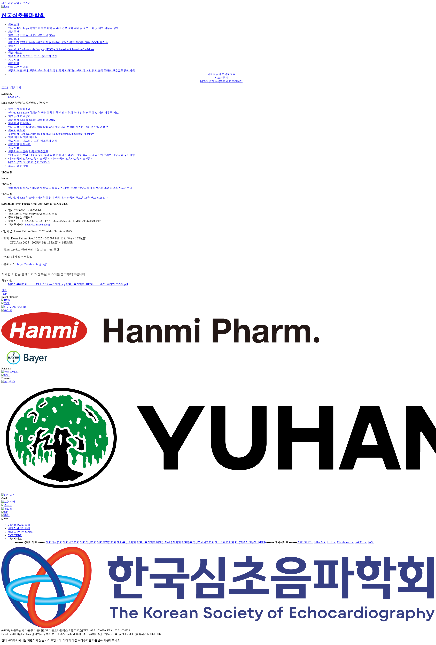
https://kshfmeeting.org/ (37, 224)
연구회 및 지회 (95, 28)
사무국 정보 (111, 28)
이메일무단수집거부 (20, 531)
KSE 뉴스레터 (28, 35)
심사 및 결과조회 (92, 70)
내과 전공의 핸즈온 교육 (75, 42)
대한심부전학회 (146, 542)
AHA (317, 542)
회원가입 (15, 87)
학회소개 (13, 24)
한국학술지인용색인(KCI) (250, 542)
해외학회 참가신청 (48, 42)
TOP (4, 293)
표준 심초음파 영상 (45, 56)
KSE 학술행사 (28, 42)
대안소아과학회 (224, 542)
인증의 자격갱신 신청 (69, 70)
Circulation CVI (345, 542)
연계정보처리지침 (19, 528)
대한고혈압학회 (106, 542)
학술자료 (13, 56)
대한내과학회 (71, 542)
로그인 (5, 87)
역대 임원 (79, 28)
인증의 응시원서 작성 (42, 70)
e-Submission (61, 49)
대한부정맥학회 (126, 542)
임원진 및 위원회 (63, 28)
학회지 (12, 45)
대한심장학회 (88, 542)
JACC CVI (361, 542)
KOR (11, 96)
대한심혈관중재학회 (168, 542)
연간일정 (13, 42)
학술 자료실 (15, 52)
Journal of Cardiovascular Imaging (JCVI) (31, 49)
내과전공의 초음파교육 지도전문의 (221, 81)
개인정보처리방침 (19, 524)
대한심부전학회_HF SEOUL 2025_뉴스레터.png (36, 284)
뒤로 (4, 290)
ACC (323, 542)
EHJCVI (331, 542)
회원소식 (13, 35)
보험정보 (42, 35)
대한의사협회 (54, 542)
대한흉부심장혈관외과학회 (198, 542)
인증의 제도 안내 (18, 70)
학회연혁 (34, 28)
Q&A (52, 35)
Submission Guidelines (81, 49)
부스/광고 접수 (99, 197)
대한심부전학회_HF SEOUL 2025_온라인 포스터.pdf (97, 284)
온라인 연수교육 (113, 70)
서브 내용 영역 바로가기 (16, 3)
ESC (310, 542)
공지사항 (13, 59)
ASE (300, 542)
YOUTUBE (15, 535)
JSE (305, 542)
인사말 (12, 28)
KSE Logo (23, 28)
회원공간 (13, 31)
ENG (18, 96)
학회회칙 (46, 28)
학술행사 (13, 38)
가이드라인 (26, 56)
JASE (371, 542)
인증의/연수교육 (18, 66)
